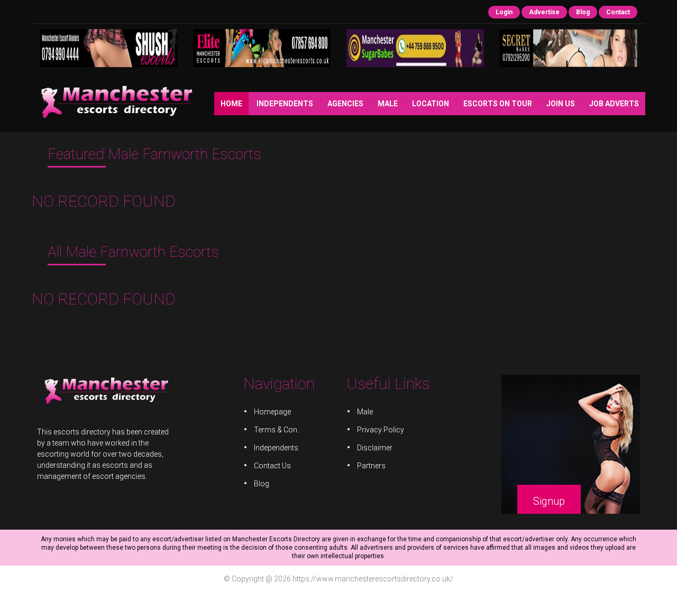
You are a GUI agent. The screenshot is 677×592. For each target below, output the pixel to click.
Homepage (272, 412)
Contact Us (272, 465)
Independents (285, 103)
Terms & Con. (276, 430)
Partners (371, 465)
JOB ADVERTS (614, 103)
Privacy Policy (380, 430)
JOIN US (560, 103)
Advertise (544, 12)
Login (504, 12)
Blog (583, 12)
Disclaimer (374, 447)
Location (430, 103)
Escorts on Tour (497, 103)
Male (388, 103)
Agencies (345, 103)
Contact (618, 12)
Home (231, 103)
